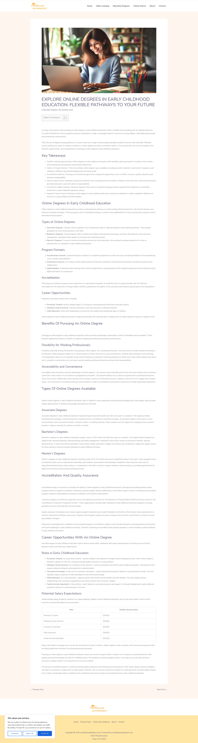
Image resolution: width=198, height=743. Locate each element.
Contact (162, 6)
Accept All (45, 733)
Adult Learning (102, 6)
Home (89, 6)
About (152, 6)
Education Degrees (121, 6)
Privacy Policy (85, 722)
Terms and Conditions (101, 722)
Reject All (29, 733)
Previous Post (37, 689)
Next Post (162, 689)
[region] (30, 726)
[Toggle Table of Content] (63, 118)
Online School (139, 6)
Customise (15, 733)
